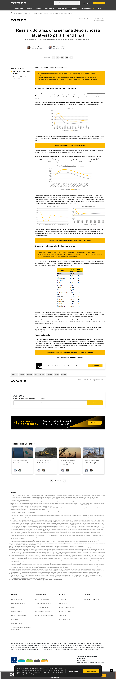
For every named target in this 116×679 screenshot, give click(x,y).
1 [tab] (55, 481)
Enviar (95, 403)
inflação (29, 374)
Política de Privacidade (66, 607)
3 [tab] (60, 481)
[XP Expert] (18, 3)
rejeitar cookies (73, 671)
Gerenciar (19, 674)
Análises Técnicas (16, 611)
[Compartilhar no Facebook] (53, 57)
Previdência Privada (17, 623)
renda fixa (49, 374)
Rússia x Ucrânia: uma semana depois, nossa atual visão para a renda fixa (53, 13)
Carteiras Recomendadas (43, 603)
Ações (13, 607)
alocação (14, 374)
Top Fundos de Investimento (43, 611)
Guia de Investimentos (18, 603)
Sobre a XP (62, 599)
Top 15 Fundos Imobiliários (43, 599)
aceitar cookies (91, 671)
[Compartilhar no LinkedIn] (66, 57)
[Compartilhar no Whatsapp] (62, 57)
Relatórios (27, 13)
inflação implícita (39, 374)
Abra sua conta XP (99, 3)
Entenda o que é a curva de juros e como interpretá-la (70, 145)
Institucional (63, 603)
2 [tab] (58, 481)
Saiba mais (29, 674)
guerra (22, 374)
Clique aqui (95, 365)
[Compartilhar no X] (58, 57)
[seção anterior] (51, 480)
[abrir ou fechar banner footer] (111, 670)
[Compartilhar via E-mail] (71, 57)
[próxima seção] (64, 480)
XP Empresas (63, 615)
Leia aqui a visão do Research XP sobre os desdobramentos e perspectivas (70, 240)
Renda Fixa (19, 13)
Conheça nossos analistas (91, 599)
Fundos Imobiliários (17, 599)
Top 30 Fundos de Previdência (44, 615)
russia (57, 374)
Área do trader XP (64, 619)
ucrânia (63, 374)
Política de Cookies (65, 611)
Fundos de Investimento (18, 615)
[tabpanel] (22, 460)
